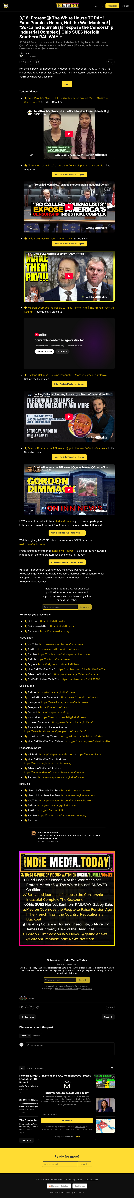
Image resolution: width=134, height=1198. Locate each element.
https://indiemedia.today (54, 631)
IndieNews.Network (63, 550)
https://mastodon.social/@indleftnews (63, 717)
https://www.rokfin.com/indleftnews (57, 649)
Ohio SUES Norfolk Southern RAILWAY (50, 238)
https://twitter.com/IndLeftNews (56, 692)
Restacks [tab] (36, 1036)
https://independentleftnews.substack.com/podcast (54, 772)
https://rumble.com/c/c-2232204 (80, 679)
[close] (92, 1081)
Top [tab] (22, 1068)
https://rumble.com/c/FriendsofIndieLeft (76, 674)
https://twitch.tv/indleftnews (53, 659)
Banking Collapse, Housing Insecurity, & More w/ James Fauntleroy (67, 375)
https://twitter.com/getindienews (56, 805)
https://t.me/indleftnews (54, 707)
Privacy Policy (87, 1129)
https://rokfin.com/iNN (49, 810)
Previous (29, 1017)
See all (24, 1140)
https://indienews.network (76, 790)
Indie (28, 53)
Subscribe (112, 5)
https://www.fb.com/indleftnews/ (79, 697)
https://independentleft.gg (54, 712)
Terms (79, 1179)
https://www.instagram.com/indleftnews (64, 702)
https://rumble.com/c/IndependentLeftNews (63, 654)
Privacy (72, 1179)
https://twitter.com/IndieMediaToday (81, 736)
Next (106, 1017)
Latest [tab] (29, 1068)
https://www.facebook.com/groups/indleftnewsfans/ (55, 731)
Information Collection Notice (66, 1129)
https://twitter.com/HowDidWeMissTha (87, 741)
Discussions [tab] (39, 1068)
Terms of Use (80, 1126)
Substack (54, 1192)
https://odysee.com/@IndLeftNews (58, 664)
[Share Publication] (101, 5)
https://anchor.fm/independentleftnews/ (47, 763)
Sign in (125, 5)
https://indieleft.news (61, 626)
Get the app (80, 1186)
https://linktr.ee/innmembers (78, 795)
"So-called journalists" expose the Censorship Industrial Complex (66, 165)
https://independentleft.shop (56, 754)
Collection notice (91, 1179)
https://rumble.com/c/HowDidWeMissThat (81, 669)
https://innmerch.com (89, 754)
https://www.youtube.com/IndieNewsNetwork (66, 800)
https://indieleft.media (52, 621)
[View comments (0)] (31, 62)
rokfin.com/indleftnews (32, 544)
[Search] (96, 5)
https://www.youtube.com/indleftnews (62, 644)
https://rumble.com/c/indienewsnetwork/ (61, 815)
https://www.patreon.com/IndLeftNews (61, 777)
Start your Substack (60, 1186)
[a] (104, 1081)
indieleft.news (64, 521)
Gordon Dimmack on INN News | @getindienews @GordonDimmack (67, 448)
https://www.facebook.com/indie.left (72, 722)
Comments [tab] (25, 1036)
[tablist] (30, 1035)
